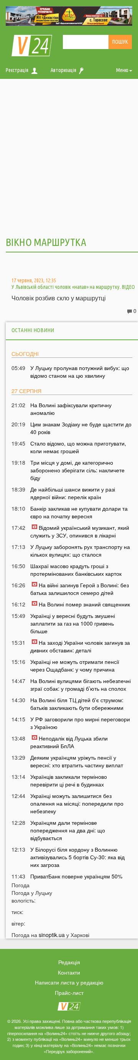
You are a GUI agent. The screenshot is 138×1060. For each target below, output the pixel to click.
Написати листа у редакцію (69, 982)
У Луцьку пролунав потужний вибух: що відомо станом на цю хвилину (79, 371)
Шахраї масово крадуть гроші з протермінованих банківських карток (76, 569)
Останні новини (33, 330)
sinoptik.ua (52, 935)
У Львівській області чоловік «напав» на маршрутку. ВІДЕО (73, 287)
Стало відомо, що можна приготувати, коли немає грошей (78, 447)
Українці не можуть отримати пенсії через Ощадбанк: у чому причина (74, 665)
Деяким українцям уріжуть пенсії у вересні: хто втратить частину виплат (76, 761)
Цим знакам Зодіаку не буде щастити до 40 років (80, 428)
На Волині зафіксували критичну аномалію (71, 408)
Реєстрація (17, 70)
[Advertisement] (69, 157)
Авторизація (63, 70)
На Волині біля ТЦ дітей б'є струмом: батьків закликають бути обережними (76, 703)
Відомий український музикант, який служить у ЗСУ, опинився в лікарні (79, 531)
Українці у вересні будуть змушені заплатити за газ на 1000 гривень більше (72, 623)
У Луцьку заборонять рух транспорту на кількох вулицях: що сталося (80, 550)
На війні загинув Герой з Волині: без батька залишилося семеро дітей (79, 588)
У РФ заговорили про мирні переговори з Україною (80, 723)
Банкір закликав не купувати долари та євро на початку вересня (79, 512)
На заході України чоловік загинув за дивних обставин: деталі (80, 646)
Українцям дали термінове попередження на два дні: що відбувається (67, 830)
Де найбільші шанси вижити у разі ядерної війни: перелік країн (72, 493)
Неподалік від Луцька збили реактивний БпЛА (69, 742)
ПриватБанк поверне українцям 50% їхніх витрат (76, 880)
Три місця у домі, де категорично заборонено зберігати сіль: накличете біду (77, 470)
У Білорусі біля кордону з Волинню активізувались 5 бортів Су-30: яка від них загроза (77, 856)
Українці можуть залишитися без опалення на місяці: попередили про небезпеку (76, 803)
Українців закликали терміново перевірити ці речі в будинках (68, 780)
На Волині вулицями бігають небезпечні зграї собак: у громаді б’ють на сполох (80, 684)
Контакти (69, 972)
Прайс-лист (69, 992)
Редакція (69, 962)
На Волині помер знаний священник (84, 604)
